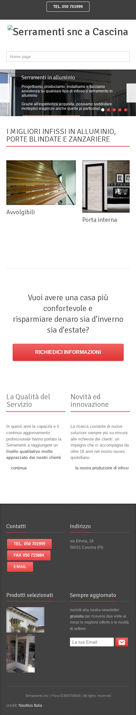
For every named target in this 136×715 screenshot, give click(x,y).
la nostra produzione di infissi (102, 468)
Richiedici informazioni (68, 352)
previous (4, 93)
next (131, 93)
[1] (121, 642)
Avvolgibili (20, 212)
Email (20, 566)
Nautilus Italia (30, 705)
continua (19, 468)
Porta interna (99, 220)
